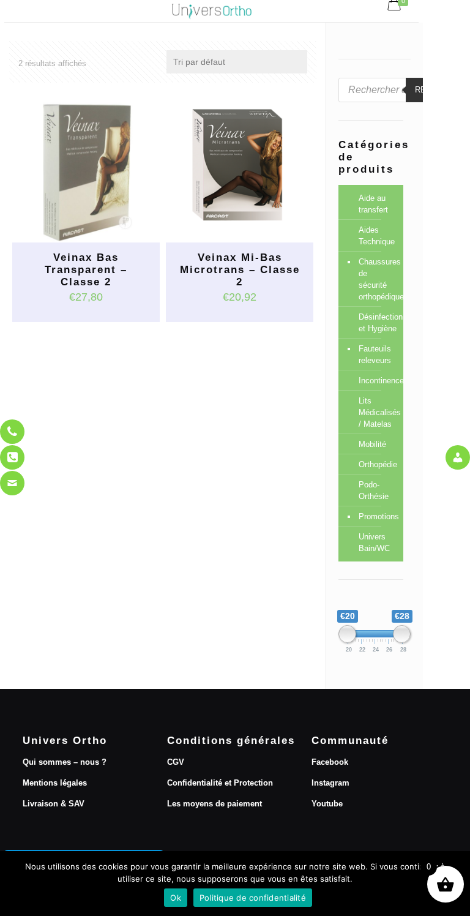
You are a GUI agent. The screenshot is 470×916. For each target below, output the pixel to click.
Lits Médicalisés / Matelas (378, 412)
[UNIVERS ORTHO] (211, 11)
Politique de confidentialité (253, 898)
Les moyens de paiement (214, 803)
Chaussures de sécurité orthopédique (378, 279)
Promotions (378, 516)
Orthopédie (378, 464)
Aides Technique (377, 235)
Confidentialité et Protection (220, 782)
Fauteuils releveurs (375, 354)
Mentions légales (55, 782)
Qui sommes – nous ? (64, 762)
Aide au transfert (373, 203)
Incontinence (378, 380)
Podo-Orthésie (374, 490)
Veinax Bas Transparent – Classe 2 (86, 270)
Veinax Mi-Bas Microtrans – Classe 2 (240, 270)
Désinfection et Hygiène (378, 322)
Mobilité (372, 444)
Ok (175, 898)
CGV (175, 762)
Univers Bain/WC (374, 542)
